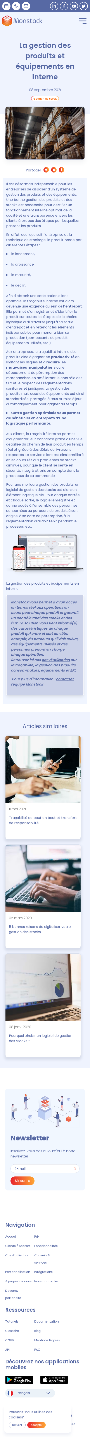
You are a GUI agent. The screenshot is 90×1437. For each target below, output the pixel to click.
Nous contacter (46, 1281)
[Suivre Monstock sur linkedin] (54, 6)
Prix (36, 1236)
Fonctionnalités (46, 1246)
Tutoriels (11, 1321)
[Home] (22, 21)
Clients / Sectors (18, 1246)
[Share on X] (46, 170)
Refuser (17, 1425)
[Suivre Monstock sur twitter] (84, 6)
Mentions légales (47, 1340)
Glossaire (12, 1331)
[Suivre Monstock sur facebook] (64, 6)
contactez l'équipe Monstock (42, 682)
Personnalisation (17, 1272)
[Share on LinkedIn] (54, 170)
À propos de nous (18, 1281)
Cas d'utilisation (17, 1255)
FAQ (37, 1349)
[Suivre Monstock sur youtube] (74, 6)
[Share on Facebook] (61, 170)
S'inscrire (22, 1180)
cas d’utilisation (56, 659)
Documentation (46, 1321)
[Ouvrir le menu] (82, 21)
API (7, 1349)
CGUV (9, 1340)
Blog (37, 1331)
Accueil (10, 1236)
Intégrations (43, 1272)
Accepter (36, 1425)
